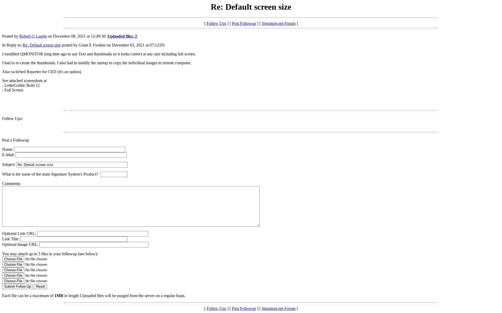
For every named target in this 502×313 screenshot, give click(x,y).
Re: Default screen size (42, 45)
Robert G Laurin (33, 36)
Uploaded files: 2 (122, 36)
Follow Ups (216, 23)
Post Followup (244, 23)
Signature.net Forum (278, 23)
